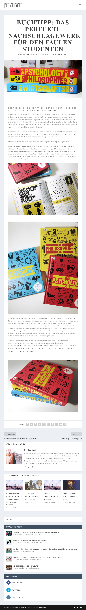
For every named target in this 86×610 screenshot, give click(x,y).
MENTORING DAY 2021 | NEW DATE (25, 566)
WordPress (42, 608)
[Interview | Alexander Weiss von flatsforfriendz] (9, 542)
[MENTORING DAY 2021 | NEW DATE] (9, 567)
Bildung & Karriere (56, 54)
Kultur (32, 534)
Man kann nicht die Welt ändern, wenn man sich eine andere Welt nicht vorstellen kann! (45, 549)
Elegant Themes (20, 608)
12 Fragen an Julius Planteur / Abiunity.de (32, 496)
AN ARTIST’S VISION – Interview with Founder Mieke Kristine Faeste (37, 558)
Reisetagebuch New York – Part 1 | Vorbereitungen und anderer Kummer (14, 499)
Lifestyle (65, 54)
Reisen (27, 551)
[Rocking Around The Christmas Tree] (71, 485)
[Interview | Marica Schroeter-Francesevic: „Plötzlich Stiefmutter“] (9, 533)
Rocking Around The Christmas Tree (69, 496)
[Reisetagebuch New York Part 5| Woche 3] (52, 485)
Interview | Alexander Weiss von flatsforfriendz (30, 541)
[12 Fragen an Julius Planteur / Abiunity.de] (33, 485)
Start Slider (37, 534)
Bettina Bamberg (33, 54)
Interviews (26, 534)
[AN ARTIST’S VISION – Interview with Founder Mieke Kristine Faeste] (9, 559)
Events (25, 568)
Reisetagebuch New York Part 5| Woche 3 (51, 496)
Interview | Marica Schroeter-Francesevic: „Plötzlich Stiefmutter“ (36, 532)
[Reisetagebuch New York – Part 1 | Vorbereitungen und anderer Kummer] (14, 485)
